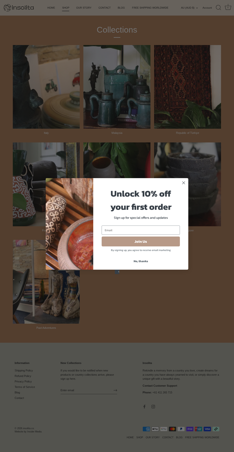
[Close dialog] (183, 183)
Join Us (141, 241)
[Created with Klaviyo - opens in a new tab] (117, 272)
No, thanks (141, 261)
